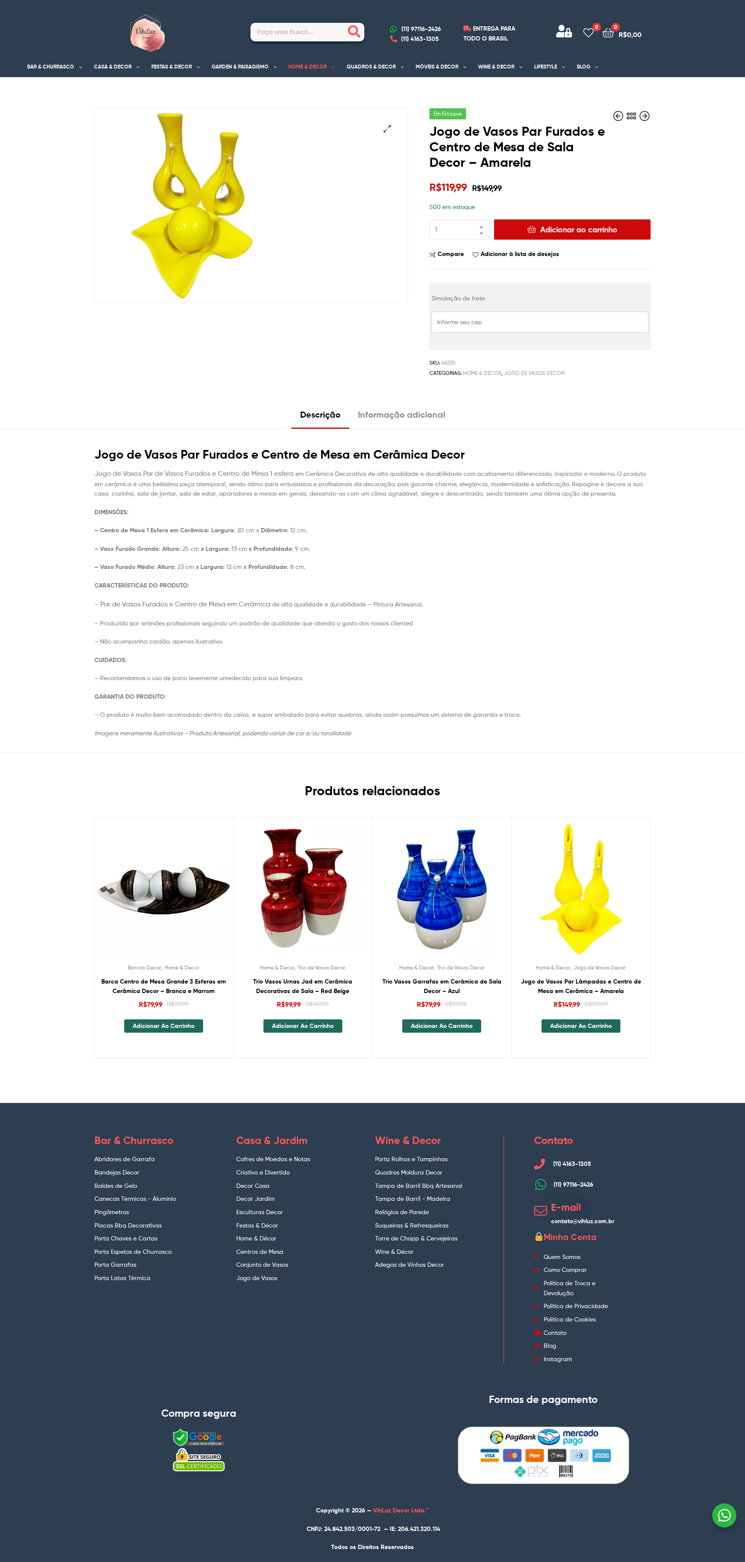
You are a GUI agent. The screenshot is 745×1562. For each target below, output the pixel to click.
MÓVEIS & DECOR (437, 66)
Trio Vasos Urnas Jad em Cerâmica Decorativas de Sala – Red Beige (302, 986)
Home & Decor (482, 373)
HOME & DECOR (307, 66)
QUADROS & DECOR (371, 66)
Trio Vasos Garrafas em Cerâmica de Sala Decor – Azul (441, 986)
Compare (451, 254)
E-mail (566, 1207)
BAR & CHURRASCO (50, 66)
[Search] (354, 32)
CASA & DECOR (112, 66)
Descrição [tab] (320, 414)
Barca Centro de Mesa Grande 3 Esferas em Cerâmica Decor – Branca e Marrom (163, 986)
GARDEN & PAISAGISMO (240, 66)
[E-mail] (540, 1210)
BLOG (583, 66)
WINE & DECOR (496, 66)
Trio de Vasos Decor (321, 967)
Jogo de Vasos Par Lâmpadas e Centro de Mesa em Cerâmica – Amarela (581, 986)
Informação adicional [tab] (401, 414)
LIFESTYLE (545, 66)
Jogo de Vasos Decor (534, 373)
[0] (588, 32)
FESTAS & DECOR (171, 66)
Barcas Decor (144, 967)
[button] (387, 128)
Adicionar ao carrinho (578, 229)
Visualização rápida (184, 893)
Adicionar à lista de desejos (520, 254)
